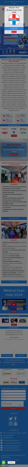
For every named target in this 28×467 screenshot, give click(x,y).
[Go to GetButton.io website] (3, 465)
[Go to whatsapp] (3, 462)
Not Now (14, 31)
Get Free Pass (14, 28)
